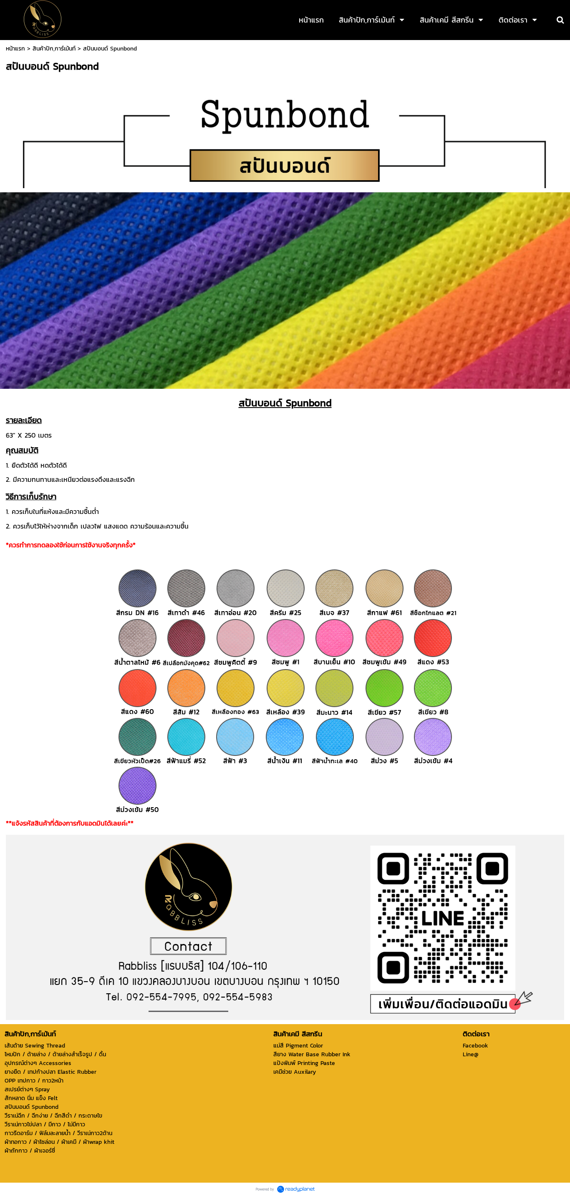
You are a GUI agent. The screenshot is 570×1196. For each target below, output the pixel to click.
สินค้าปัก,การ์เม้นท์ (54, 48)
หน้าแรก (15, 48)
